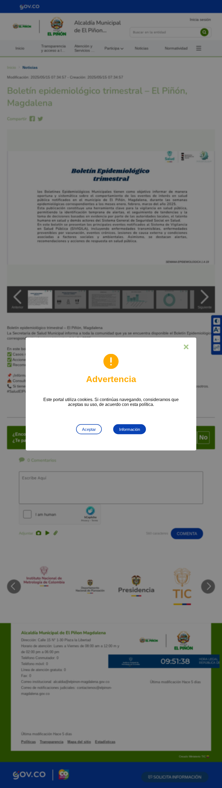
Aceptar (89, 429)
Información (129, 429)
